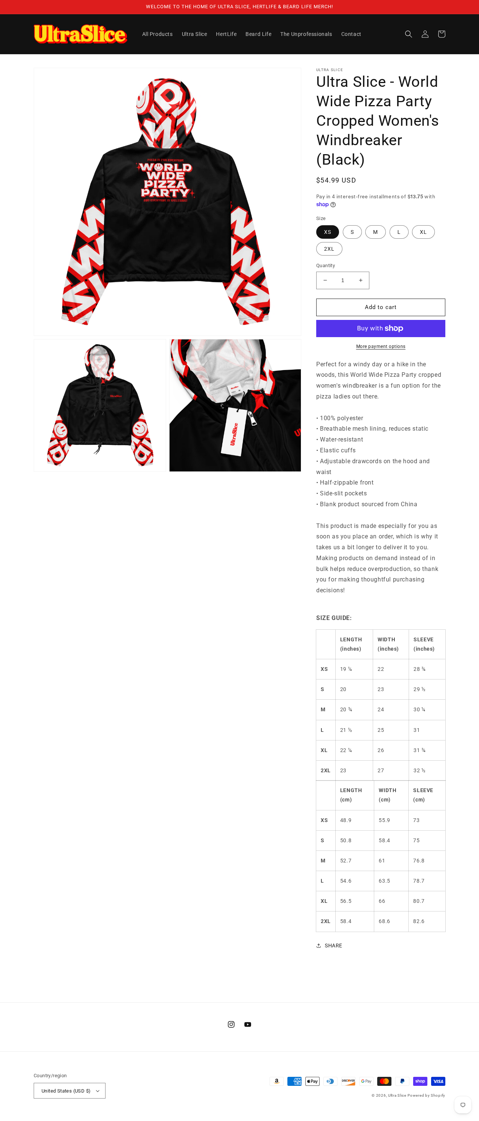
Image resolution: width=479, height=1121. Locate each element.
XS (327, 232)
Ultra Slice (397, 1095)
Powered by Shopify (426, 1095)
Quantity (325, 265)
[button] (408, 34)
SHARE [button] (333, 946)
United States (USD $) (66, 1091)
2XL (329, 249)
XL (423, 232)
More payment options (381, 346)
